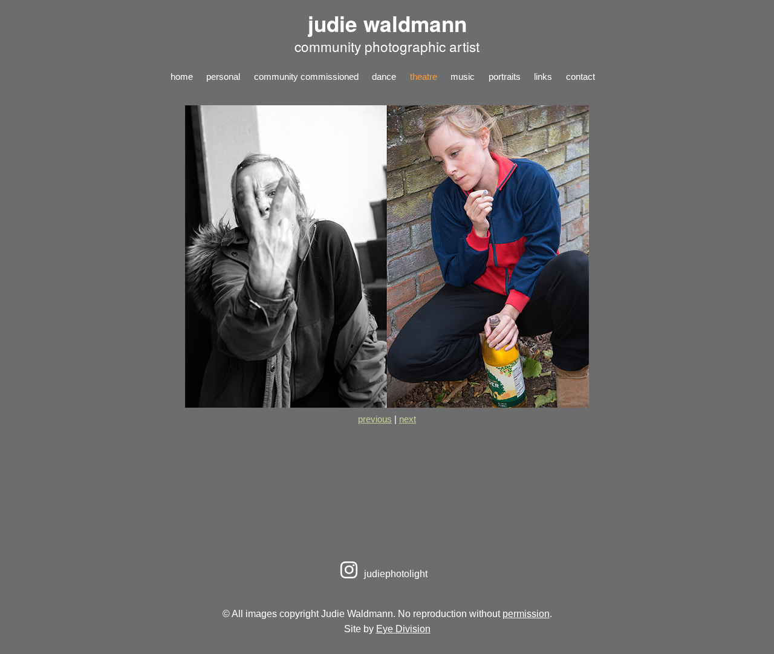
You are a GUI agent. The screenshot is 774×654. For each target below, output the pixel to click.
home (182, 76)
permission (526, 613)
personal (223, 76)
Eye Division (403, 628)
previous (375, 419)
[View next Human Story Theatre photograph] (387, 404)
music (462, 76)
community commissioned (306, 76)
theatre (423, 76)
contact (580, 76)
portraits (505, 76)
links (543, 76)
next (407, 419)
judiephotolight (395, 573)
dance (384, 76)
